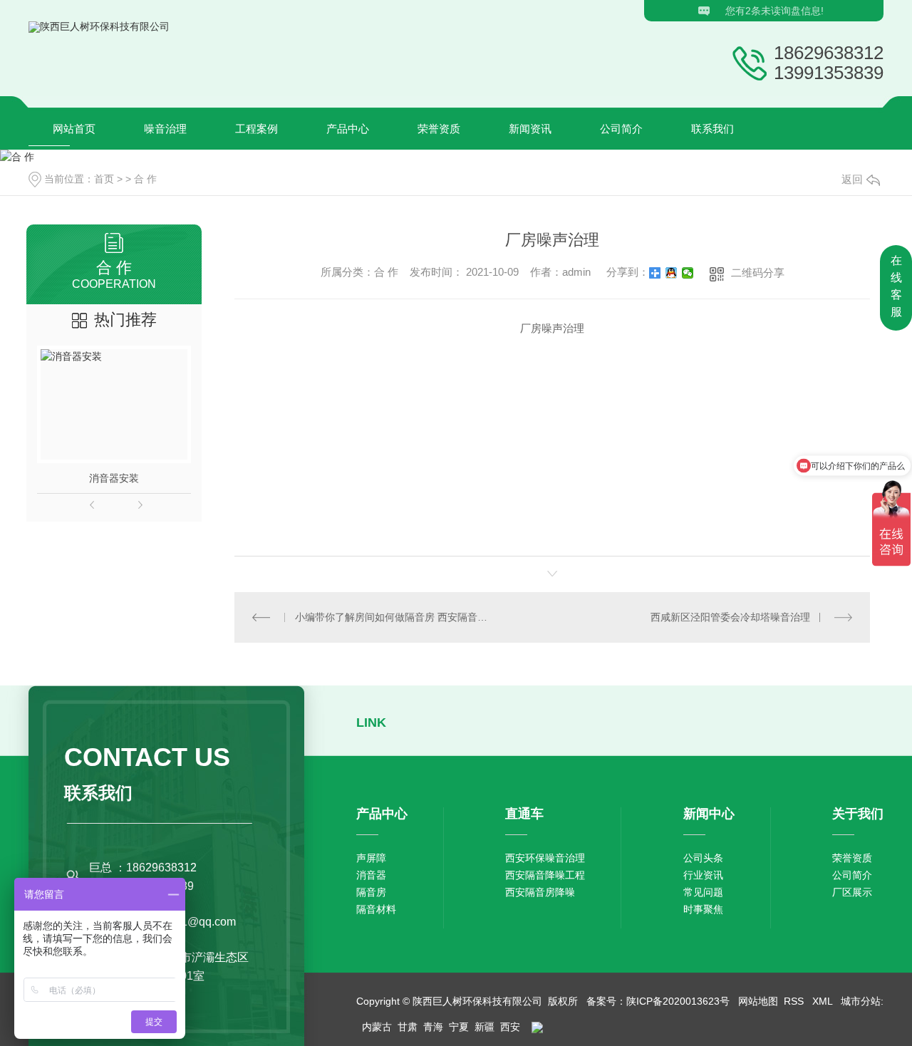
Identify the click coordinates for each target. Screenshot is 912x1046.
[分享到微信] (688, 273)
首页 (104, 179)
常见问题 (703, 892)
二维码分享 (757, 272)
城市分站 (861, 1001)
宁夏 (459, 1026)
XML (823, 1001)
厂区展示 (852, 892)
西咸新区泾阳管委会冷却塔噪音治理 (730, 617)
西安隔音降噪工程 (545, 875)
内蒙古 (377, 1026)
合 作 (145, 179)
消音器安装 (114, 478)
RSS (795, 1001)
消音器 (371, 875)
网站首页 (74, 129)
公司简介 (621, 129)
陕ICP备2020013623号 (678, 1001)
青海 (433, 1026)
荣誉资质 (439, 129)
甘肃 (408, 1026)
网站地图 (758, 1001)
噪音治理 (165, 129)
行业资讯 (703, 875)
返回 (852, 179)
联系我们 (712, 129)
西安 (510, 1026)
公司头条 (703, 858)
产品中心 (347, 129)
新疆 (484, 1026)
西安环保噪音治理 (545, 858)
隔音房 (371, 892)
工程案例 (256, 129)
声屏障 (371, 858)
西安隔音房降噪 (540, 892)
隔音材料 (376, 909)
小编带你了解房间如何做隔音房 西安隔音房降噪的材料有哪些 (393, 617)
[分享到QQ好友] (671, 273)
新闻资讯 (530, 129)
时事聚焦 (703, 909)
